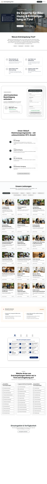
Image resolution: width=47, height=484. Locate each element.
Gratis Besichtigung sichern (35, 112)
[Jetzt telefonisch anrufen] (6, 107)
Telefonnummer (31, 97)
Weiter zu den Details (33, 357)
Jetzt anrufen (40, 1)
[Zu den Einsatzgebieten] (14, 2)
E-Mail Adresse (31, 106)
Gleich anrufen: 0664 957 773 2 (24, 173)
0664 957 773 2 (13, 107)
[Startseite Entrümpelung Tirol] (2, 2)
